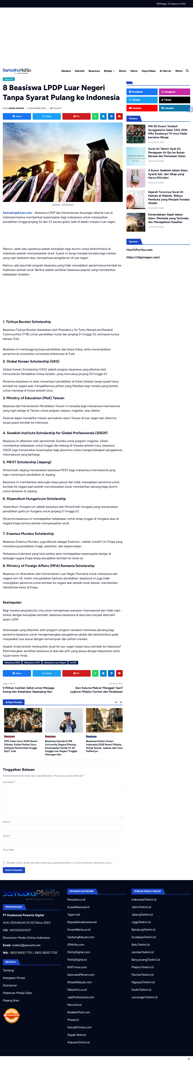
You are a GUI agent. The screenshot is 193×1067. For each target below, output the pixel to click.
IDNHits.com (75, 944)
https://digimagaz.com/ (143, 257)
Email (7, 835)
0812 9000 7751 (21, 952)
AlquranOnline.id (78, 1042)
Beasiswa (94, 70)
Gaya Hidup (148, 70)
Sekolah (79, 70)
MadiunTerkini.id (142, 967)
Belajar (108, 70)
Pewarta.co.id (76, 899)
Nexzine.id (74, 1005)
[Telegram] (103, 116)
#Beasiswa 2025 (12, 662)
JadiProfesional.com (80, 997)
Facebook (137, 91)
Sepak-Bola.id (76, 1035)
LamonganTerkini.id (144, 997)
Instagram (169, 91)
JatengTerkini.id (142, 914)
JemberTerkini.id (143, 952)
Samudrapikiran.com (17, 213)
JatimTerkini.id (141, 907)
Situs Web (8, 849)
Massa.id (73, 1020)
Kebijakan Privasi (14, 978)
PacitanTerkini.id (142, 974)
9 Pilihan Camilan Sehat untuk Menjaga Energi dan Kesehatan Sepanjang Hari (28, 689)
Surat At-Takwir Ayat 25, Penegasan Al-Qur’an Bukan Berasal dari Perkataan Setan (167, 152)
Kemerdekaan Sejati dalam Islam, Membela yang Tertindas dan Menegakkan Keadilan (168, 218)
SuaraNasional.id (78, 907)
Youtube (136, 108)
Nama (7, 821)
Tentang (8, 970)
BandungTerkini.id (143, 929)
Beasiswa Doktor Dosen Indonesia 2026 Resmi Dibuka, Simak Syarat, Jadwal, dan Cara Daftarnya (103, 746)
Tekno (134, 70)
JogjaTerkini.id (141, 922)
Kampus (66, 70)
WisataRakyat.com (79, 982)
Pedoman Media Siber (17, 993)
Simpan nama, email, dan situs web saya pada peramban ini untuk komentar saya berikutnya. (59, 862)
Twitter (135, 99)
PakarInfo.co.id (77, 989)
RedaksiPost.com (78, 1012)
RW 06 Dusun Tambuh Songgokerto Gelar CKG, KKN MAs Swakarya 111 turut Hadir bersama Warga (167, 132)
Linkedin (169, 108)
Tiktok (167, 99)
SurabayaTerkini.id (144, 937)
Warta (178, 70)
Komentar (9, 782)
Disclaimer (10, 985)
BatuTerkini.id (141, 944)
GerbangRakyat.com (80, 937)
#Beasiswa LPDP (32, 662)
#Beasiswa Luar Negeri (55, 662)
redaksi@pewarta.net (26, 945)
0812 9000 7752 (46, 952)
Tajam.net (73, 914)
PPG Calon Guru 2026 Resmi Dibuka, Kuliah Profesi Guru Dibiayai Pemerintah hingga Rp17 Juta (19, 746)
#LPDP (73, 662)
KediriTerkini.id (141, 989)
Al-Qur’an (165, 70)
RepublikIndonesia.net (82, 922)
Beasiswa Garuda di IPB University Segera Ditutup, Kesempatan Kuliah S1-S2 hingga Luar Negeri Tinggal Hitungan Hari (60, 748)
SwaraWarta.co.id (78, 929)
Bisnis (122, 70)
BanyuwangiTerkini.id (146, 959)
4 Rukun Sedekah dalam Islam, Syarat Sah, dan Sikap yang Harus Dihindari (168, 174)
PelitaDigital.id (77, 959)
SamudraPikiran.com (81, 974)
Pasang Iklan (11, 1000)
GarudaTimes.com (79, 1027)
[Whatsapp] (95, 116)
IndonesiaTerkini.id (144, 899)
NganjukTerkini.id (143, 982)
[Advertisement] (96, 36)
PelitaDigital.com (78, 952)
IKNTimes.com (77, 967)
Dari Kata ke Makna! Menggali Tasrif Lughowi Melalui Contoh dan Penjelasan (96, 689)
